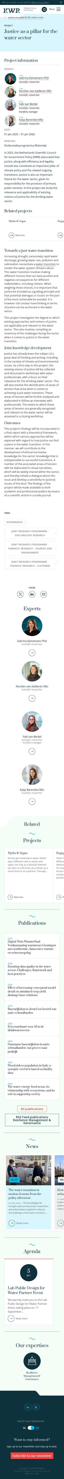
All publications (32, 1109)
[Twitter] (20, 594)
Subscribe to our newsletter (32, 1456)
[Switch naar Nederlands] (31, 1428)
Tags (7, 512)
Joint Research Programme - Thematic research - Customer (30, 563)
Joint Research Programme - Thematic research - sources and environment (30, 548)
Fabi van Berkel (28, 104)
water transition (46, 264)
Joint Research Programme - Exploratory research (30, 533)
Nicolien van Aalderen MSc (35, 91)
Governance (14, 522)
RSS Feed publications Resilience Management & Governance (32, 1120)
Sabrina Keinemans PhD (34, 78)
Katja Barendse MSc (31, 119)
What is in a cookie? (40, 2)
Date (7, 129)
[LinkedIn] (32, 594)
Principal (10, 141)
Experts (9, 69)
